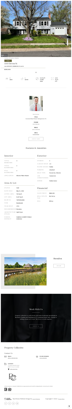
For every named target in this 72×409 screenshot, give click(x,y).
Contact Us (36, 326)
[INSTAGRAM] (9, 403)
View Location (13, 369)
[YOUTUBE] (17, 403)
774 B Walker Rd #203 (13, 365)
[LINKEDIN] (13, 403)
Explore (59, 265)
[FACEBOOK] (5, 403)
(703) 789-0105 (36, 124)
